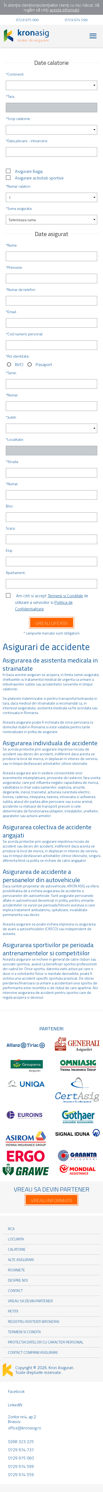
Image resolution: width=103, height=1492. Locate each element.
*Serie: (11, 373)
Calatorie (17, 1249)
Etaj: (9, 550)
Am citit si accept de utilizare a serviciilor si (51, 595)
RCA (11, 1228)
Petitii (13, 1311)
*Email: (11, 311)
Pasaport (44, 364)
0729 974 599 (76, 19)
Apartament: (16, 572)
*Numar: (12, 395)
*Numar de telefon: (21, 289)
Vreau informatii (51, 1200)
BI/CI (19, 364)
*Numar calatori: (18, 186)
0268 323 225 (21, 1441)
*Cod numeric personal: (24, 334)
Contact (15, 1290)
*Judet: (11, 417)
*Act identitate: (18, 356)
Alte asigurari (21, 1259)
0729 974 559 (21, 1474)
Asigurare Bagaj (29, 171)
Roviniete (16, 1270)
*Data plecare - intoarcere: (27, 140)
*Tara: (10, 96)
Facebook (16, 1391)
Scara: (10, 528)
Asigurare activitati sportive (39, 178)
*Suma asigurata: (19, 208)
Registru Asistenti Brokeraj (33, 1321)
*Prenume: (14, 267)
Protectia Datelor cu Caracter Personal (45, 1342)
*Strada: (12, 461)
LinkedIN (15, 1405)
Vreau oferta (51, 623)
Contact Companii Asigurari (33, 1352)
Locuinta (16, 1239)
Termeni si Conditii (24, 1332)
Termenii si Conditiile (65, 595)
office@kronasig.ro (24, 1428)
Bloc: (9, 506)
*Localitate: (15, 439)
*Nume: (11, 245)
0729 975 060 (27, 19)
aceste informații (64, 10)
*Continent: (15, 74)
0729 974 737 (21, 1450)
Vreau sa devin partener (30, 1301)
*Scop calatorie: (18, 118)
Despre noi (18, 1280)
